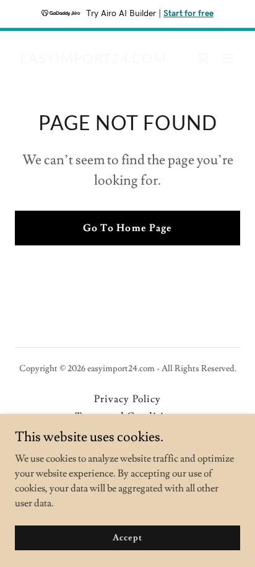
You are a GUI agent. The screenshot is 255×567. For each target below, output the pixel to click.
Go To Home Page (127, 228)
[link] (93, 60)
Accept (127, 537)
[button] (227, 58)
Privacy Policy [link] (127, 399)
